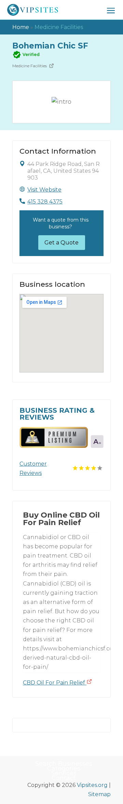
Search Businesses (63, 763)
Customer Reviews (33, 468)
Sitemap (99, 794)
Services (64, 773)
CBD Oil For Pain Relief (54, 682)
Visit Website (44, 189)
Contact (64, 778)
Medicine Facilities (59, 27)
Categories (63, 768)
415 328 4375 (45, 201)
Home (20, 27)
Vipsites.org (92, 785)
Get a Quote (61, 242)
